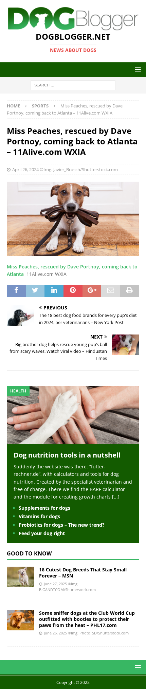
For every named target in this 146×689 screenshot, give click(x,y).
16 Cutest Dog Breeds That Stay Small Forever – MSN (83, 572)
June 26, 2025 (55, 632)
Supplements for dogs (44, 508)
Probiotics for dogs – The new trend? (62, 525)
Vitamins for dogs (39, 516)
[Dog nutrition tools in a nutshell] (73, 440)
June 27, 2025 (55, 583)
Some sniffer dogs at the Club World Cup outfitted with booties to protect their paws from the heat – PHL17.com (87, 619)
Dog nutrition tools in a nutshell (67, 455)
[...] (116, 496)
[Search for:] (73, 85)
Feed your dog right (42, 533)
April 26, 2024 (25, 169)
